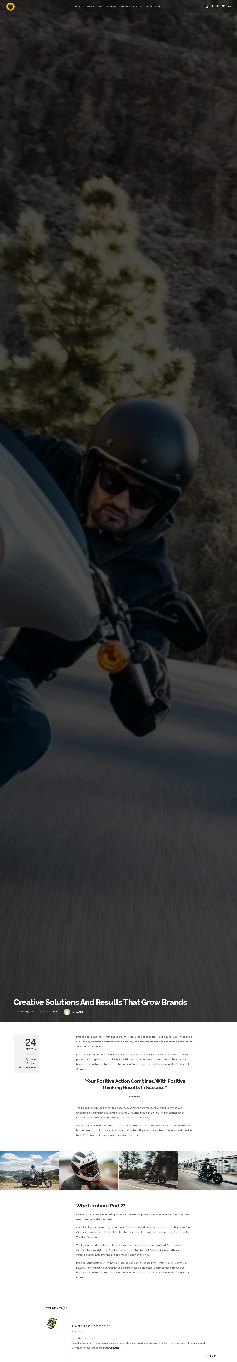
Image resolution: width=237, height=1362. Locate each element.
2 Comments (29, 1067)
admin (79, 1011)
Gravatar (114, 1347)
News (54, 1011)
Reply (213, 1355)
